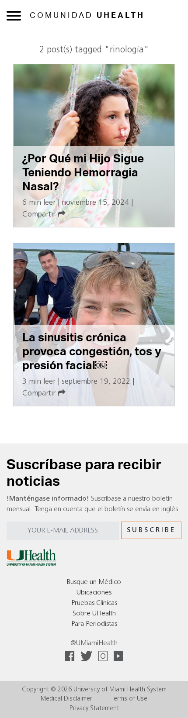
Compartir (40, 214)
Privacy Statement (94, 708)
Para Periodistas (94, 624)
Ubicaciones (94, 592)
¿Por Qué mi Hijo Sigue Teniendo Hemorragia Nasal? (83, 172)
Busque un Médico (94, 582)
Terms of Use (129, 699)
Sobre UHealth (94, 613)
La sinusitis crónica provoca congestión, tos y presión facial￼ (91, 351)
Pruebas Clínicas (94, 603)
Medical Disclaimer (66, 699)
